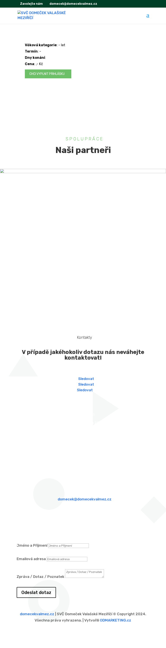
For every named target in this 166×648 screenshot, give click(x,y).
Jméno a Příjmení (32, 545)
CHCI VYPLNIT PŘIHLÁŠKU (47, 74)
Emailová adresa (31, 559)
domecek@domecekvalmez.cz (85, 499)
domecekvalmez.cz (37, 614)
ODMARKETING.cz (115, 620)
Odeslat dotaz (36, 592)
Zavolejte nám (31, 4)
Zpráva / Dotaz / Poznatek (40, 576)
